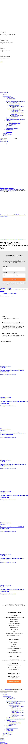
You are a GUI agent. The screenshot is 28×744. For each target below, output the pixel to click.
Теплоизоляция (12, 124)
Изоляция (8, 120)
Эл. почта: (16, 272)
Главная (2, 189)
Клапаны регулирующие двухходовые (17, 111)
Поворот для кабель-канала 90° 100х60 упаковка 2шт (13, 214)
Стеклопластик (9, 130)
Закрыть (2, 739)
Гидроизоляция (12, 121)
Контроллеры (12, 100)
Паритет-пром (7, 689)
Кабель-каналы (20, 189)
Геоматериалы (9, 129)
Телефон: (5, 272)
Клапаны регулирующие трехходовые (17, 116)
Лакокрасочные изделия (12, 128)
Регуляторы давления (14, 105)
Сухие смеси (9, 132)
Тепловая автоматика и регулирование (15, 101)
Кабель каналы (12, 189)
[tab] (15, 293)
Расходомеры (12, 98)
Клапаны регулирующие (15, 108)
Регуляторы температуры (15, 103)
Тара (7, 126)
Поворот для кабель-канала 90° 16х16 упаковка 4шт (12, 239)
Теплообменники (10, 117)
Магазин (6, 189)
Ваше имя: (5, 266)
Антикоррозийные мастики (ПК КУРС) (15, 119)
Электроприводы (13, 102)
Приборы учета (9, 97)
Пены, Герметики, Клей (14, 123)
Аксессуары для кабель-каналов (8, 190)
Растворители (9, 125)
